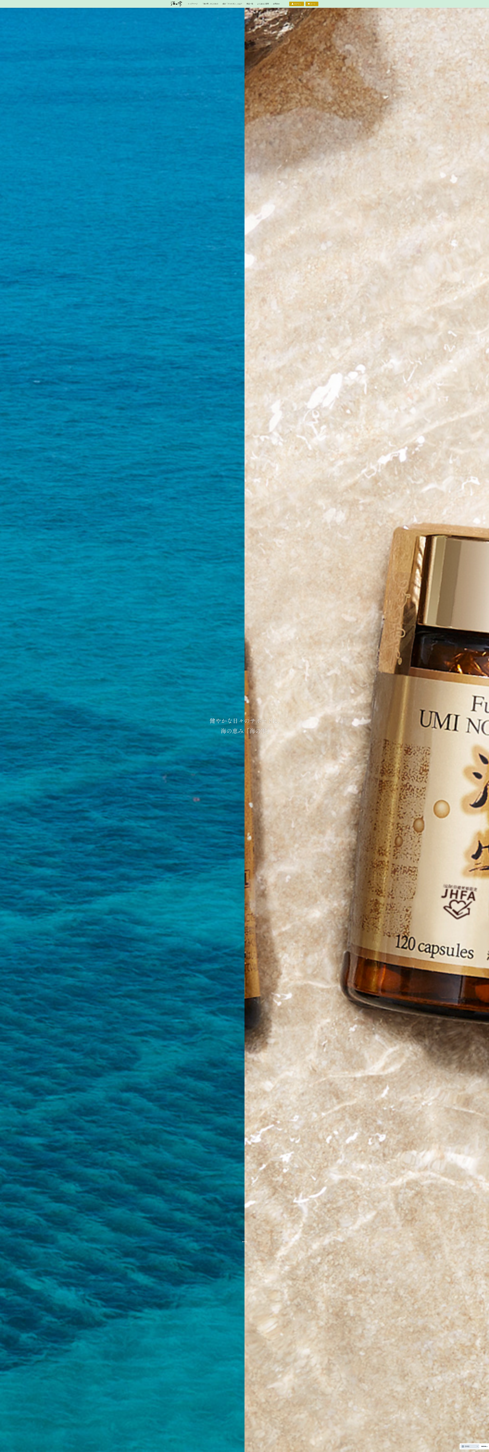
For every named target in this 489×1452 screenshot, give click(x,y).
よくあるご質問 (263, 4)
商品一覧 (250, 4)
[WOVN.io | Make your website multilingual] (484, 1446)
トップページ (193, 4)
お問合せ (276, 4)
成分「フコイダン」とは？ (232, 4)
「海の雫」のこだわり (210, 4)
